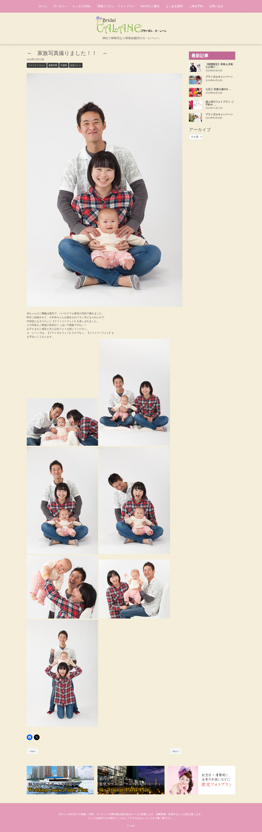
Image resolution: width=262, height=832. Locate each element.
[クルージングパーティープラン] (60, 780)
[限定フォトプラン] (201, 780)
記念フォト (75, 65)
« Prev (32, 751)
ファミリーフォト (36, 65)
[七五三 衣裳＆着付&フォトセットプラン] (195, 92)
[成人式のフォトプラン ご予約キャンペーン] (195, 104)
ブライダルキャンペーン (219, 76)
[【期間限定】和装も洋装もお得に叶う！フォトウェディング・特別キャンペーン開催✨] (195, 67)
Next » (176, 751)
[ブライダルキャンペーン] (195, 79)
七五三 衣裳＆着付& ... (218, 89)
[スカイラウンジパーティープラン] (131, 780)
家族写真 (53, 65)
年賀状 (64, 65)
